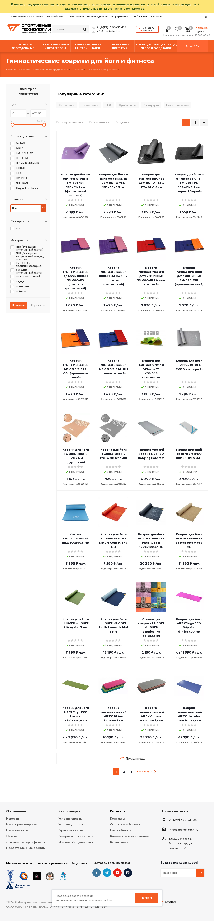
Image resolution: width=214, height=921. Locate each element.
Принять (147, 897)
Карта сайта (119, 842)
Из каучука (151, 105)
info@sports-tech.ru (108, 31)
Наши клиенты (17, 830)
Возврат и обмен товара (76, 836)
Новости (12, 818)
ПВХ (109, 105)
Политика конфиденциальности (84, 906)
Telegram (107, 872)
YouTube (117, 872)
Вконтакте (96, 872)
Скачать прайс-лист (125, 824)
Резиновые (90, 105)
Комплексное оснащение (27, 16)
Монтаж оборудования (75, 842)
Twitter (128, 872)
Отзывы (12, 836)
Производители (97, 16)
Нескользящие (177, 105)
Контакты (157, 16)
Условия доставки (72, 824)
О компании (76, 16)
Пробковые (127, 105)
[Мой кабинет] (205, 17)
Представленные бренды (26, 848)
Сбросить (38, 305)
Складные (66, 105)
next (155, 772)
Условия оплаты (70, 818)
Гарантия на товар (71, 830)
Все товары (144, 771)
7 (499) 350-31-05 (111, 27)
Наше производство (21, 824)
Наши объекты (56, 16)
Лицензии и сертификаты (25, 842)
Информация (119, 16)
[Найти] (85, 29)
